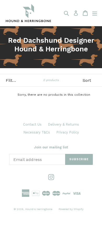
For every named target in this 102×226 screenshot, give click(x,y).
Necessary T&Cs (36, 132)
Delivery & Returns (63, 124)
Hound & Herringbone (38, 209)
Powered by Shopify (71, 209)
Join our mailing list (51, 147)
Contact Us (32, 124)
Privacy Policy (67, 132)
